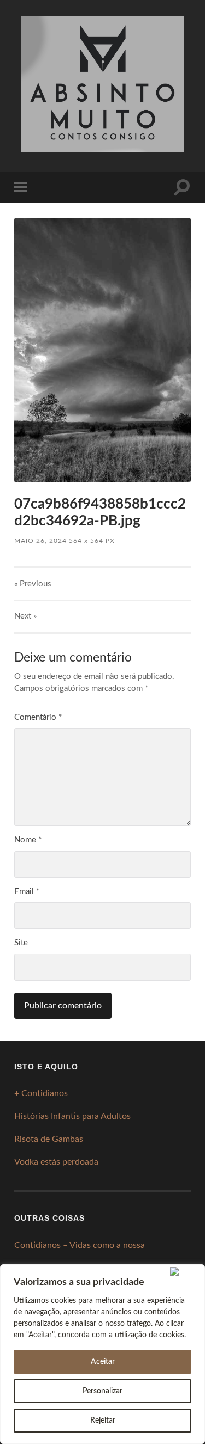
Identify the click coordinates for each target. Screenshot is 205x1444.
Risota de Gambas (48, 1139)
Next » (25, 616)
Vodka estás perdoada (56, 1162)
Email (26, 892)
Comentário (38, 717)
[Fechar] (185, 1271)
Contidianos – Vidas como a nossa (79, 1245)
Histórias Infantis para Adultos (72, 1116)
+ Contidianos (41, 1093)
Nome (28, 840)
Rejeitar (102, 1420)
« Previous (32, 584)
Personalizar (102, 1391)
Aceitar (103, 1362)
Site (21, 943)
